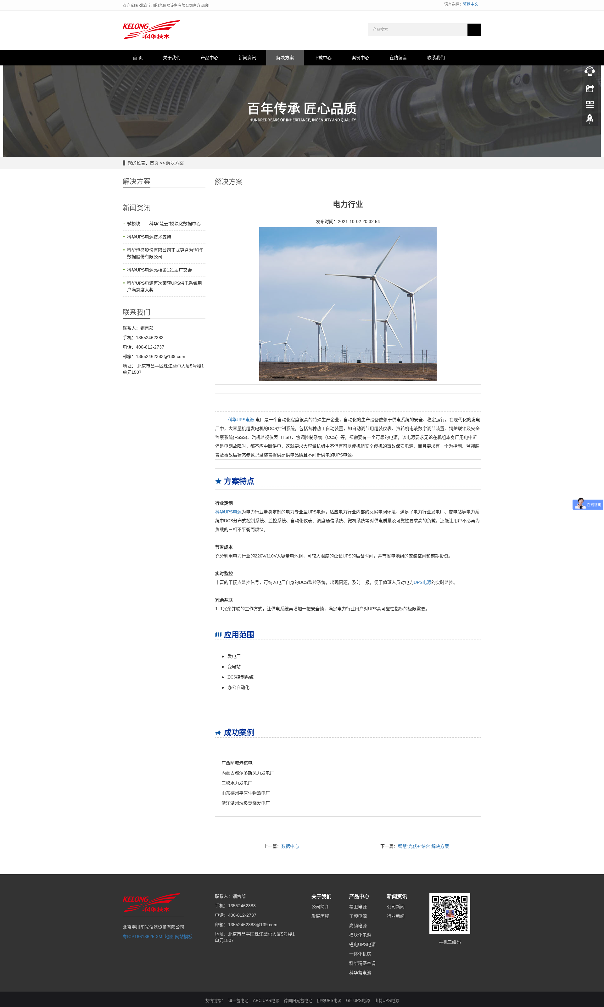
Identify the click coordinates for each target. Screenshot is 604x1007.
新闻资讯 (247, 57)
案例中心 (360, 57)
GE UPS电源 (358, 1000)
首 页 (138, 57)
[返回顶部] (590, 120)
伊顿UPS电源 (329, 1000)
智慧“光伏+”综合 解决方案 (423, 846)
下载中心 (323, 57)
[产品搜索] (474, 30)
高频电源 (358, 925)
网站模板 (184, 936)
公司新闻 (396, 906)
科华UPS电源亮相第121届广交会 (159, 269)
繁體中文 (470, 4)
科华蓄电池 (360, 972)
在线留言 (398, 57)
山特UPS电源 (386, 1000)
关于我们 (172, 57)
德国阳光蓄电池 (298, 1000)
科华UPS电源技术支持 (149, 236)
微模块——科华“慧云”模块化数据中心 (164, 223)
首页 (154, 162)
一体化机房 (360, 953)
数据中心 (290, 846)
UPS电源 (422, 582)
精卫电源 (358, 906)
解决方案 (285, 57)
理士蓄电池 (238, 1000)
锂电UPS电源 (362, 944)
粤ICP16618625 (138, 936)
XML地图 (165, 936)
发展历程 (320, 916)
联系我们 (436, 57)
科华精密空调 (362, 963)
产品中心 (209, 57)
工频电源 (358, 916)
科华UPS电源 (241, 419)
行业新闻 (396, 916)
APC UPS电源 (266, 1000)
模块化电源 (360, 934)
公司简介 (320, 906)
